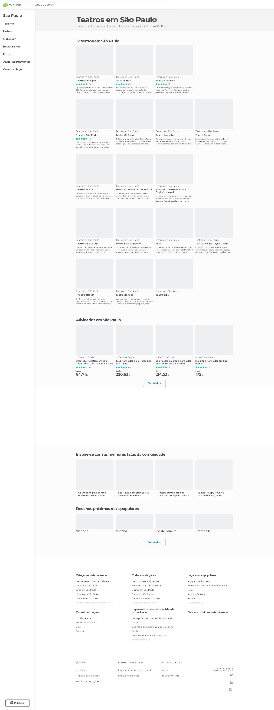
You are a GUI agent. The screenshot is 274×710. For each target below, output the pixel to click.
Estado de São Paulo (86, 622)
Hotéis (7, 31)
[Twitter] (220, 663)
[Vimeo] (225, 663)
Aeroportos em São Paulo (145, 581)
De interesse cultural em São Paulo (94, 581)
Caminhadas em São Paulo (146, 598)
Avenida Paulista (196, 594)
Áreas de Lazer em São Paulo (147, 585)
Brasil (78, 627)
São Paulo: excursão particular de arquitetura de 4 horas (173, 362)
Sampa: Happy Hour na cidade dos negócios (211, 494)
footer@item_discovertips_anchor (136, 670)
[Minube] (12, 5)
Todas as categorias (144, 575)
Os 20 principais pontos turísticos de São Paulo (92, 494)
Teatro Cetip (202, 135)
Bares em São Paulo (86, 585)
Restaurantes (11, 46)
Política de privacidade (88, 675)
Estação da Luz (195, 598)
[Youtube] (230, 663)
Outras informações (87, 612)
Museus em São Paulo (87, 594)
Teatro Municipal (86, 80)
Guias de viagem (13, 69)
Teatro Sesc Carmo (87, 243)
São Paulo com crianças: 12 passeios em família (133, 494)
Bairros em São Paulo (143, 590)
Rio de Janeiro (166, 531)
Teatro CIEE (162, 295)
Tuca (158, 243)
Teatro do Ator (124, 295)
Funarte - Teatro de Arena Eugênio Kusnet (171, 191)
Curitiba (121, 531)
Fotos (7, 54)
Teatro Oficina (84, 189)
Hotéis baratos (83, 618)
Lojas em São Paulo (86, 590)
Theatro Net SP (85, 295)
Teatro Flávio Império (128, 243)
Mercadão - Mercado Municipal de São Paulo (208, 587)
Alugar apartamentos (17, 61)
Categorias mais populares (91, 575)
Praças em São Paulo (87, 598)
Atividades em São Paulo (98, 320)
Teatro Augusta (165, 135)
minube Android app (129, 675)
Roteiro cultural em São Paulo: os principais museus (174, 494)
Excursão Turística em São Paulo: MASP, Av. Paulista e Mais (94, 362)
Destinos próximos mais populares (107, 509)
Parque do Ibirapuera (199, 581)
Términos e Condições (87, 681)
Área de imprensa (170, 675)
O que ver (9, 38)
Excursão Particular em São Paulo (211, 362)
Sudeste (80, 631)
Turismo (8, 23)
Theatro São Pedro (87, 135)
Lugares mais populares (202, 575)
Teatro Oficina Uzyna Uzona (211, 243)
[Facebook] (214, 663)
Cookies (80, 670)
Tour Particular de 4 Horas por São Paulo (133, 362)
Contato (165, 670)
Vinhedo (82, 531)
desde (78, 371)
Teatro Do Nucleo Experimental (134, 189)
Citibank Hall (123, 80)
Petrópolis (202, 531)
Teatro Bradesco (165, 80)
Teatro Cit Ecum (125, 135)
